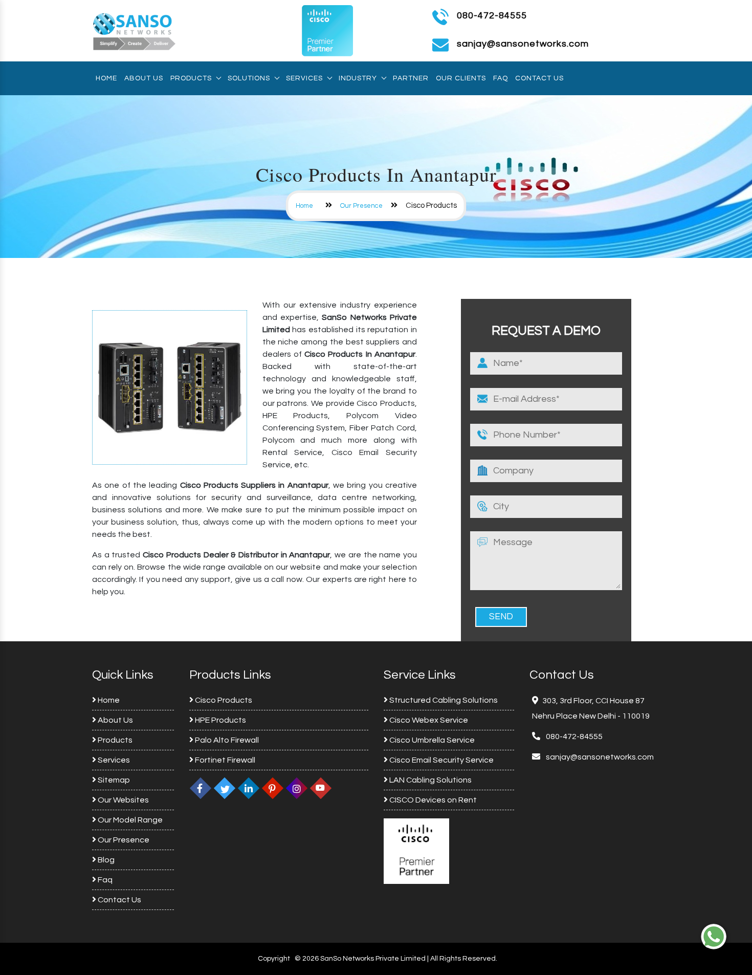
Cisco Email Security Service (441, 760)
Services (304, 78)
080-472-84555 (492, 15)
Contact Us (539, 78)
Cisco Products (222, 700)
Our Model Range (129, 820)
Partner (411, 78)
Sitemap (113, 780)
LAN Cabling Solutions (430, 780)
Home (106, 78)
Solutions (249, 78)
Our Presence (361, 205)
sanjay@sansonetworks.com (599, 757)
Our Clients (461, 78)
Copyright (274, 958)
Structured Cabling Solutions (443, 700)
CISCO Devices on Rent (432, 800)
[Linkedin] (248, 788)
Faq (500, 78)
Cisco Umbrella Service (431, 740)
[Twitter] (224, 788)
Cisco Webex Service (428, 720)
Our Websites (122, 800)
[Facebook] (200, 788)
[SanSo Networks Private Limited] (134, 30)
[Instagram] (296, 788)
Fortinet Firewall (224, 760)
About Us (143, 78)
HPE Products (219, 720)
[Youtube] (320, 788)
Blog (105, 860)
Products (191, 78)
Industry (358, 78)
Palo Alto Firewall (226, 740)
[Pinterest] (272, 788)
